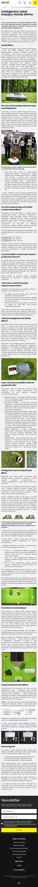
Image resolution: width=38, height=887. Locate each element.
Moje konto (19, 861)
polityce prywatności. (11, 826)
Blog (22, 7)
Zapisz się (19, 830)
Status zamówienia (19, 842)
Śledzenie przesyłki (19, 845)
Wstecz (5, 7)
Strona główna (15, 7)
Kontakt (19, 857)
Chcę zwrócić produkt (19, 851)
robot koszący (12, 49)
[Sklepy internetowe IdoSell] (19, 883)
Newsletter (10, 800)
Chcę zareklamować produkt (19, 848)
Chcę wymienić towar (19, 854)
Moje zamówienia (19, 839)
